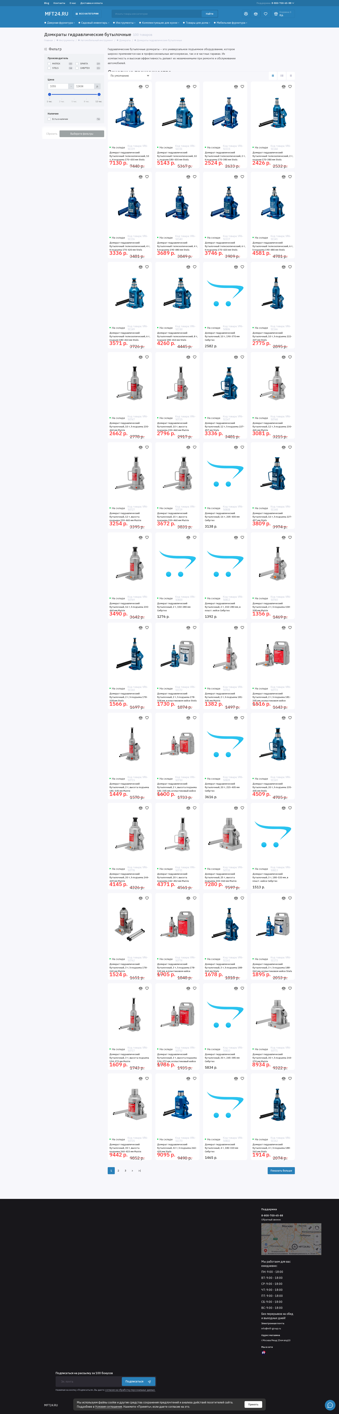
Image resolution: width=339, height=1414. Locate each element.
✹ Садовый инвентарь (92, 22)
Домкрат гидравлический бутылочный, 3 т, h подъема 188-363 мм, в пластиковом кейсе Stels (272, 968)
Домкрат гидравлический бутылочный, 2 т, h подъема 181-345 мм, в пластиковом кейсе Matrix (271, 698)
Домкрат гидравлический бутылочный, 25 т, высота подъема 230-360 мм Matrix (221, 877)
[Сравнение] (255, 14)
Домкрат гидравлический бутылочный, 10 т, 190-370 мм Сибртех (222, 336)
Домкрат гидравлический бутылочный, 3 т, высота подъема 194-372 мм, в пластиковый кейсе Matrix (177, 1059)
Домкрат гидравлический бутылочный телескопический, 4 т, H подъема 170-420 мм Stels (129, 246)
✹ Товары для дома (195, 22)
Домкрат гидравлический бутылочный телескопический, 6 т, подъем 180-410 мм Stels (129, 336)
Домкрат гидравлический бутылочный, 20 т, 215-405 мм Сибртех (222, 787)
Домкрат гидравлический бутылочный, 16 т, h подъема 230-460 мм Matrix (129, 607)
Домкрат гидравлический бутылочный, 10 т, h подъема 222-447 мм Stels (272, 336)
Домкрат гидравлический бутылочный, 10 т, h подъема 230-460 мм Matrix (129, 427)
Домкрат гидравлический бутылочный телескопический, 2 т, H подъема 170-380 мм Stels (225, 156)
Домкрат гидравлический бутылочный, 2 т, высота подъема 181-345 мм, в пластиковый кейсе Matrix (177, 788)
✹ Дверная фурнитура (58, 22)
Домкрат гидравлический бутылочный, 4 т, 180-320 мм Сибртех (221, 1148)
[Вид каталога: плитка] (273, 76)
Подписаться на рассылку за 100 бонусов (84, 1373)
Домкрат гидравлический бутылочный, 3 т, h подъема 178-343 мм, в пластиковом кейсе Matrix (176, 969)
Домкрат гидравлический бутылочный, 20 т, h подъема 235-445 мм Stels (272, 787)
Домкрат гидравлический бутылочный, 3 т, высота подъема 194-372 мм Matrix (129, 1058)
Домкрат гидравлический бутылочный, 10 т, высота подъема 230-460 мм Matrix (173, 427)
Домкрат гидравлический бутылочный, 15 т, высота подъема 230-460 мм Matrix (173, 517)
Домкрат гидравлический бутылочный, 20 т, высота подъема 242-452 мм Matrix (173, 877)
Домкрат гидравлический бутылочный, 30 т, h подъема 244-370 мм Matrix (272, 1058)
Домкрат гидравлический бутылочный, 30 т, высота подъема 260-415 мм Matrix (125, 1148)
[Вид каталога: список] (282, 76)
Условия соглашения (108, 1406)
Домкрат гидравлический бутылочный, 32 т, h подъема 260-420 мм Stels (177, 1148)
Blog (46, 3)
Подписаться (134, 1381)
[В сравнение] (140, 86)
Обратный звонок (271, 1219)
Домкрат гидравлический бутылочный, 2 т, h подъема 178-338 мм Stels (128, 697)
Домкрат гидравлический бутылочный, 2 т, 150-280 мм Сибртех (174, 607)
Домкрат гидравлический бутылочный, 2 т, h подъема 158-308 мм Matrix (271, 607)
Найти (209, 13)
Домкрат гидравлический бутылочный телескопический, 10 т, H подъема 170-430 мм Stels (129, 156)
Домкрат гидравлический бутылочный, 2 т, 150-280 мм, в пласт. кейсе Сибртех (222, 607)
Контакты (59, 3)
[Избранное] (265, 14)
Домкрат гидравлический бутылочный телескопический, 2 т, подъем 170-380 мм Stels (272, 156)
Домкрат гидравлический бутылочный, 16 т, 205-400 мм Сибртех (222, 517)
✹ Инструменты (123, 22)
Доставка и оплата (91, 3)
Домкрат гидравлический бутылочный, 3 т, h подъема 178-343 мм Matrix (128, 968)
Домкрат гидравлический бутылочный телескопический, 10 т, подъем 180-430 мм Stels (177, 156)
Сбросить (51, 133)
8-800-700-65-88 (274, 3)
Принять (253, 1404)
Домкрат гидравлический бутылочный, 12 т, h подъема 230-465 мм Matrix (272, 427)
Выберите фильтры (81, 133)
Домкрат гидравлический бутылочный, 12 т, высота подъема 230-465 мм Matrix (125, 517)
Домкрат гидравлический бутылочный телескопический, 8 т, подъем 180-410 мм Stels (177, 336)
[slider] (49, 94)
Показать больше (281, 1170)
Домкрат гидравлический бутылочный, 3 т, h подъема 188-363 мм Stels (224, 968)
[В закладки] (147, 86)
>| (139, 1170)
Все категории (89, 13)
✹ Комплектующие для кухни (158, 22)
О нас (73, 3)
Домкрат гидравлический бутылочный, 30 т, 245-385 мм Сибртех (222, 1058)
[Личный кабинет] (246, 14)
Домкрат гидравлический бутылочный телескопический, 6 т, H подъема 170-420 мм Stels (225, 246)
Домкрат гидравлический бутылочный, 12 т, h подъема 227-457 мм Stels (224, 427)
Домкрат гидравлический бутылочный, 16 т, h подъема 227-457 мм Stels (272, 517)
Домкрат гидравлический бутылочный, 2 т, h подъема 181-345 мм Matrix (224, 697)
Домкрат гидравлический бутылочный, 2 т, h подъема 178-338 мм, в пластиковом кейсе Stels (177, 697)
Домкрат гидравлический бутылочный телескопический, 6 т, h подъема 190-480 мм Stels (272, 246)
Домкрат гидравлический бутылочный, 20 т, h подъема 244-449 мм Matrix (129, 877)
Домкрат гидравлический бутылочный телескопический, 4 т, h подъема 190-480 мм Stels (177, 246)
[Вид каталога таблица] (291, 76)
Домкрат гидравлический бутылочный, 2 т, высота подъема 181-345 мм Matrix (129, 787)
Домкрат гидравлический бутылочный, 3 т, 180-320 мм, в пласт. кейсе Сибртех (270, 877)
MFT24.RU (56, 13)
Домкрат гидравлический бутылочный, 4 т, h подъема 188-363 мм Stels (271, 1148)
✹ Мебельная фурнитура (229, 22)
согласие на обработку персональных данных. (130, 1389)
